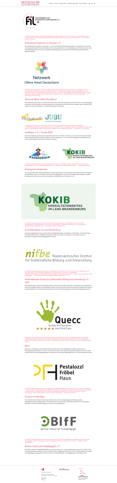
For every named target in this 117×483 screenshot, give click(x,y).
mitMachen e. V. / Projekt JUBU (39, 132)
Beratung (54, 36)
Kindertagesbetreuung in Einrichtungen (54, 92)
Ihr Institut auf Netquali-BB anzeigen (49, 475)
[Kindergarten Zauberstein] (58, 153)
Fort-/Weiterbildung (80, 36)
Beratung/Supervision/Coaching (63, 36)
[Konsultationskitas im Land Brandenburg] (58, 201)
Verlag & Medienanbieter (80, 94)
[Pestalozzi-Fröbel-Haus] (58, 372)
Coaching (85, 89)
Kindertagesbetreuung (41, 92)
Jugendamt (68, 91)
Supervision (66, 37)
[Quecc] (58, 315)
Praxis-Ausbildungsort (81, 224)
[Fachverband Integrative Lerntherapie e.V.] (41, 20)
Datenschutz (44, 478)
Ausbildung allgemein (35, 36)
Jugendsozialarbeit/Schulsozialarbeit (41, 127)
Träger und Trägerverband (46, 94)
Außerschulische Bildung (46, 36)
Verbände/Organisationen (74, 37)
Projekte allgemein (50, 37)
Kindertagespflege (67, 92)
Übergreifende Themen (58, 94)
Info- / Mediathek (80, 271)
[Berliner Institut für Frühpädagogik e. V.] (58, 423)
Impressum (43, 477)
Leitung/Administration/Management (79, 92)
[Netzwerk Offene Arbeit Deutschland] (41, 72)
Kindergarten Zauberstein (36, 169)
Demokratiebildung (29, 91)
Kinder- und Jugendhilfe (36, 37)
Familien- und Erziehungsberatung (37, 389)
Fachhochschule (36, 91)
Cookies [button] (43, 479)
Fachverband (73, 36)
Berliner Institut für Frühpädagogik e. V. (42, 446)
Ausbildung (28, 36)
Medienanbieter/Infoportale (46, 274)
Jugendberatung (64, 389)
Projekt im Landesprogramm (56, 165)
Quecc (27, 346)
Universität (75, 274)
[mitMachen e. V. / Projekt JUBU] (41, 118)
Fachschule (43, 91)
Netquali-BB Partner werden (47, 474)
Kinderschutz (33, 92)
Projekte (43, 37)
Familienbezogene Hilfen (51, 91)
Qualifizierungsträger (58, 37)
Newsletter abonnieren (46, 472)
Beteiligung (80, 89)
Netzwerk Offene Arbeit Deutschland (40, 99)
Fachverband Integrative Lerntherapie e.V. (43, 43)
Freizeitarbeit (57, 389)
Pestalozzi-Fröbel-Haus (35, 397)
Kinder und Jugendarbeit (77, 91)
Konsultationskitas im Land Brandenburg (42, 230)
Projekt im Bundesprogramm (78, 127)
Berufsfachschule (74, 89)
